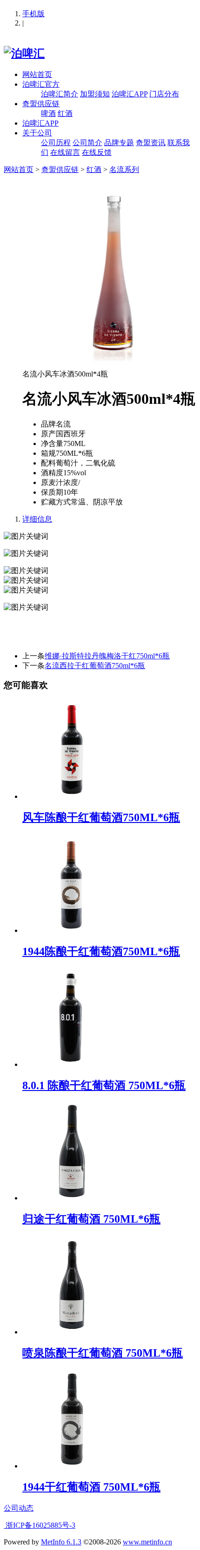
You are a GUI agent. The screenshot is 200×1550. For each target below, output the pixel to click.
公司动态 (18, 1508)
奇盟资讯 (151, 143)
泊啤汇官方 (41, 84)
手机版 (33, 14)
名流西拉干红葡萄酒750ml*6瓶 (95, 666)
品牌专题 (119, 143)
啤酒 (48, 113)
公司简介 (87, 143)
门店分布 (164, 94)
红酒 (65, 113)
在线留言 (65, 152)
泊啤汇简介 (59, 94)
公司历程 (56, 143)
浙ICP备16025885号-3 (39, 1525)
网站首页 (37, 74)
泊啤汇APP (129, 94)
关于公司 (37, 133)
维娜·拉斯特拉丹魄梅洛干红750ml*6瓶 (107, 656)
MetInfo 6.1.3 (61, 1542)
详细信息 (37, 519)
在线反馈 (97, 152)
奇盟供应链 (41, 104)
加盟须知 (95, 94)
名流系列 (124, 169)
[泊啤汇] (24, 53)
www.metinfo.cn (147, 1542)
